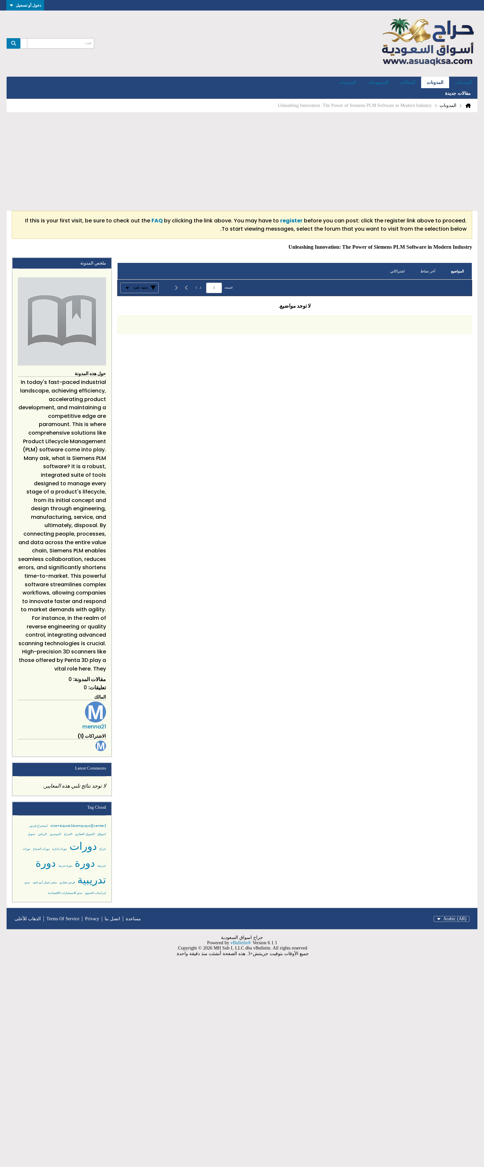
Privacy (92, 918)
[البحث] (13, 43)
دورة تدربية (65, 866)
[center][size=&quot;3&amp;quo (78, 826)
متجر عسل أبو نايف (45, 882)
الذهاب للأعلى (27, 918)
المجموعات (378, 82)
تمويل (31, 834)
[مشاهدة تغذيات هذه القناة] (269, 247)
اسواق (101, 834)
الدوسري (55, 834)
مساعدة (133, 918)
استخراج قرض (38, 826)
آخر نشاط (427, 271)
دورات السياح (41, 849)
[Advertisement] (242, 161)
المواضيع (457, 271)
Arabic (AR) (455, 918)
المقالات (408, 82)
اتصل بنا (112, 918)
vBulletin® (240, 942)
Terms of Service (62, 918)
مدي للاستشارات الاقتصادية (65, 893)
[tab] (457, 271)
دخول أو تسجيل (28, 5)
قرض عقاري (67, 882)
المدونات (435, 82)
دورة (85, 862)
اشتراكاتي (397, 271)
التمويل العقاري (85, 834)
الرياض (42, 834)
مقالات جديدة (458, 93)
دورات (83, 846)
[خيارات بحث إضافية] (23, 43)
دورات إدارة (59, 849)
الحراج (68, 834)
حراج (102, 849)
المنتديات (463, 82)
